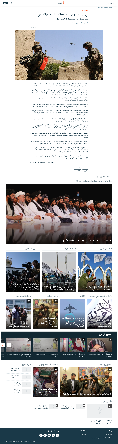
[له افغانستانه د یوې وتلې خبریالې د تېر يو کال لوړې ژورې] (99, 411)
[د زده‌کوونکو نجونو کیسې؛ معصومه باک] (26, 369)
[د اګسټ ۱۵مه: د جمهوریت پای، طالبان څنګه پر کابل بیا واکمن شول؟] (45, 313)
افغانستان (85, 11)
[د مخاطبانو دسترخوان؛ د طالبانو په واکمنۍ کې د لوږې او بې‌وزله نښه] (45, 382)
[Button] (33, 28)
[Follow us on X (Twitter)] (53, 435)
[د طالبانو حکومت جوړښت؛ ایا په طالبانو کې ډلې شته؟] (18, 313)
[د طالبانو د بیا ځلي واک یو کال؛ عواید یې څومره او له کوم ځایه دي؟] (59, 272)
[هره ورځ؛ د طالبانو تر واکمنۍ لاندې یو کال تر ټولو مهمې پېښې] (99, 313)
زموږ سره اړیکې (108, 435)
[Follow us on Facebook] (57, 435)
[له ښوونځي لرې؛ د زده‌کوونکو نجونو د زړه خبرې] (72, 345)
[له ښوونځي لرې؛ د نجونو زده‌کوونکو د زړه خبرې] (99, 345)
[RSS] (41, 435)
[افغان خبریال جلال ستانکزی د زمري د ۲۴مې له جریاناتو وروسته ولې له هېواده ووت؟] (53, 406)
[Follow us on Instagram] (45, 435)
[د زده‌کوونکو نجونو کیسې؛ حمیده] (26, 377)
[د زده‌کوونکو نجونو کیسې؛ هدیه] (26, 384)
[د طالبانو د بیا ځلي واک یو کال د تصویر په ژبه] (86, 382)
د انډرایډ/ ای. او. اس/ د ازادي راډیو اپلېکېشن (101, 438)
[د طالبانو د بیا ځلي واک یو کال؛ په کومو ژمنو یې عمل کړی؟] (95, 272)
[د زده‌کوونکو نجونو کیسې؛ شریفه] (26, 391)
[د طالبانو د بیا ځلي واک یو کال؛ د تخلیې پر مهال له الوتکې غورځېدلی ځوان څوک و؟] (72, 313)
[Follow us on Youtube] (49, 435)
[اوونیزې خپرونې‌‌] (11, 3)
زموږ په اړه (83, 435)
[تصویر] (16, 3)
